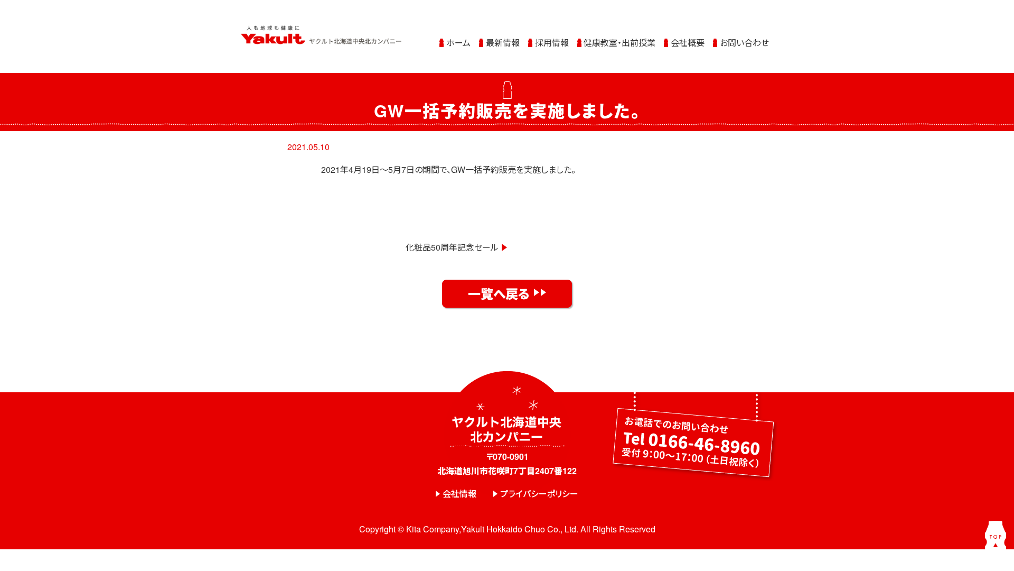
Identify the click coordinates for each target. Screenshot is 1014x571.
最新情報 (503, 42)
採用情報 (552, 42)
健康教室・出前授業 (619, 42)
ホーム (458, 42)
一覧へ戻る (499, 293)
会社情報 (459, 493)
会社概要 (688, 42)
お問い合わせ (744, 42)
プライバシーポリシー (539, 493)
